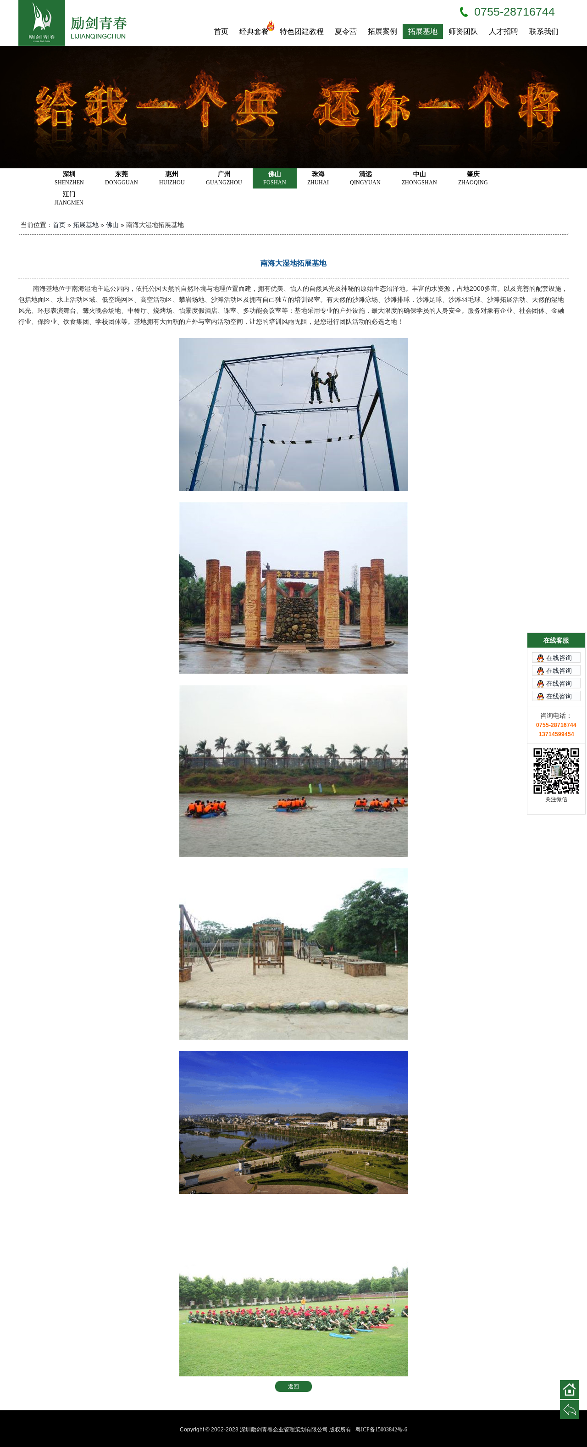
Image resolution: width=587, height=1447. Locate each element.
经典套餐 (254, 31)
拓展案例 (382, 31)
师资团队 (463, 31)
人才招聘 (503, 31)
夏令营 (346, 31)
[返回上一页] (569, 1409)
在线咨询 (559, 657)
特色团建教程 (302, 31)
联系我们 (544, 31)
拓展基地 (422, 31)
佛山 (112, 225)
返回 (293, 1386)
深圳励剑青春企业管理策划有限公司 (78, 23)
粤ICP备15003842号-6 (381, 1429)
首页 (221, 31)
